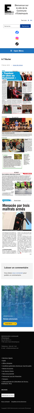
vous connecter (17, 273)
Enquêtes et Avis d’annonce (18, 401)
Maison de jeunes (7, 368)
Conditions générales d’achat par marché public (17, 366)
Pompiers (5, 379)
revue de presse (18, 65)
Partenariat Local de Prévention (11, 376)
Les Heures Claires (8, 371)
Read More (8, 324)
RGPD (4, 361)
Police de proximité (8, 374)
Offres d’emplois (7, 363)
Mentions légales (7, 358)
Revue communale (10, 319)
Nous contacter (5, 401)
